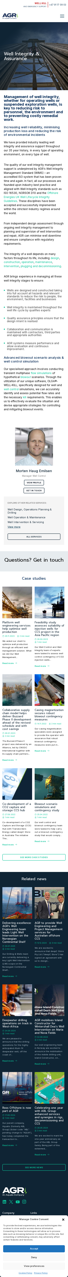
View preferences (34, 1266)
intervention (11, 266)
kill (24, 397)
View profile (34, 482)
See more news (34, 1167)
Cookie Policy (25, 1273)
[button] (63, 1219)
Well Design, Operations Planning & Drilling (30, 511)
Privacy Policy (41, 1273)
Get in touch (34, 490)
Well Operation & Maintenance (27, 517)
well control (11, 389)
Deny (34, 1257)
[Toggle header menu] (62, 16)
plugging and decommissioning (41, 266)
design (55, 258)
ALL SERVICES (34, 536)
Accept (34, 1248)
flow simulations (41, 373)
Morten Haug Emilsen (34, 471)
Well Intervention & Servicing (26, 522)
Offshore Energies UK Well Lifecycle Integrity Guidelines (31, 197)
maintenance (43, 262)
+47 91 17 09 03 (57, 4)
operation (28, 262)
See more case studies (34, 857)
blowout (26, 377)
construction (12, 262)
